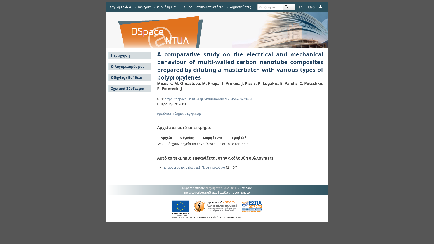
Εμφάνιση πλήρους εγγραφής (179, 113)
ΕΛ (301, 7)
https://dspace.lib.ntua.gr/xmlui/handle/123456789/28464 (208, 99)
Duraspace (244, 188)
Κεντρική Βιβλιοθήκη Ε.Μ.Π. (159, 7)
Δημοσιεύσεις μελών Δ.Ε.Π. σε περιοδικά (194, 167)
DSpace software (193, 188)
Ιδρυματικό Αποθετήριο (205, 7)
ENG (311, 7)
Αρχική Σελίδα (120, 7)
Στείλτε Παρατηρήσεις (235, 192)
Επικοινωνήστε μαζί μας (200, 192)
